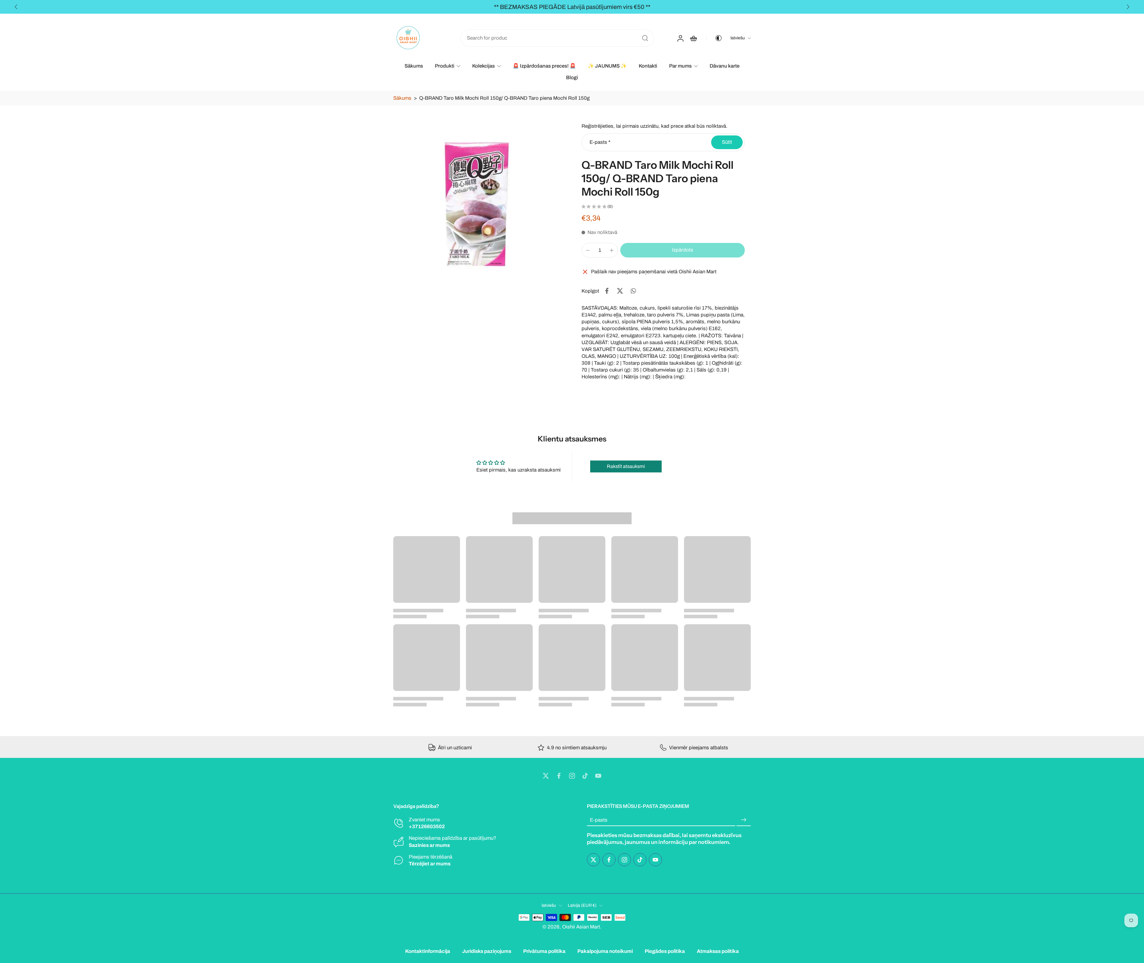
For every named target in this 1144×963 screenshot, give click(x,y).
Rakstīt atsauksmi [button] (626, 466)
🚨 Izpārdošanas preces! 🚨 (544, 66)
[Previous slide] (16, 6)
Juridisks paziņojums (486, 951)
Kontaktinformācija (427, 951)
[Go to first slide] (1128, 6)
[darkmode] (714, 38)
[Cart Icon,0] (693, 38)
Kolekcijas (483, 66)
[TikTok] (585, 775)
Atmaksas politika (718, 951)
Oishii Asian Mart (581, 926)
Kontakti (648, 66)
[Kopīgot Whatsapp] (633, 290)
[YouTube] (598, 775)
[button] (682, 250)
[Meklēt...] (645, 38)
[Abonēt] (743, 820)
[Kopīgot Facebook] (606, 290)
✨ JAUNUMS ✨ (607, 66)
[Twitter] (545, 775)
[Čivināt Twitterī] (620, 290)
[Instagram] (572, 775)
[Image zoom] (477, 204)
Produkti (444, 66)
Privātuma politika (544, 951)
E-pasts (600, 142)
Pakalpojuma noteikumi (605, 951)
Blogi (572, 77)
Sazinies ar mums (429, 845)
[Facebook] (558, 775)
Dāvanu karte (724, 66)
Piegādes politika (665, 951)
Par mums (680, 66)
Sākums (414, 66)
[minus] (588, 250)
